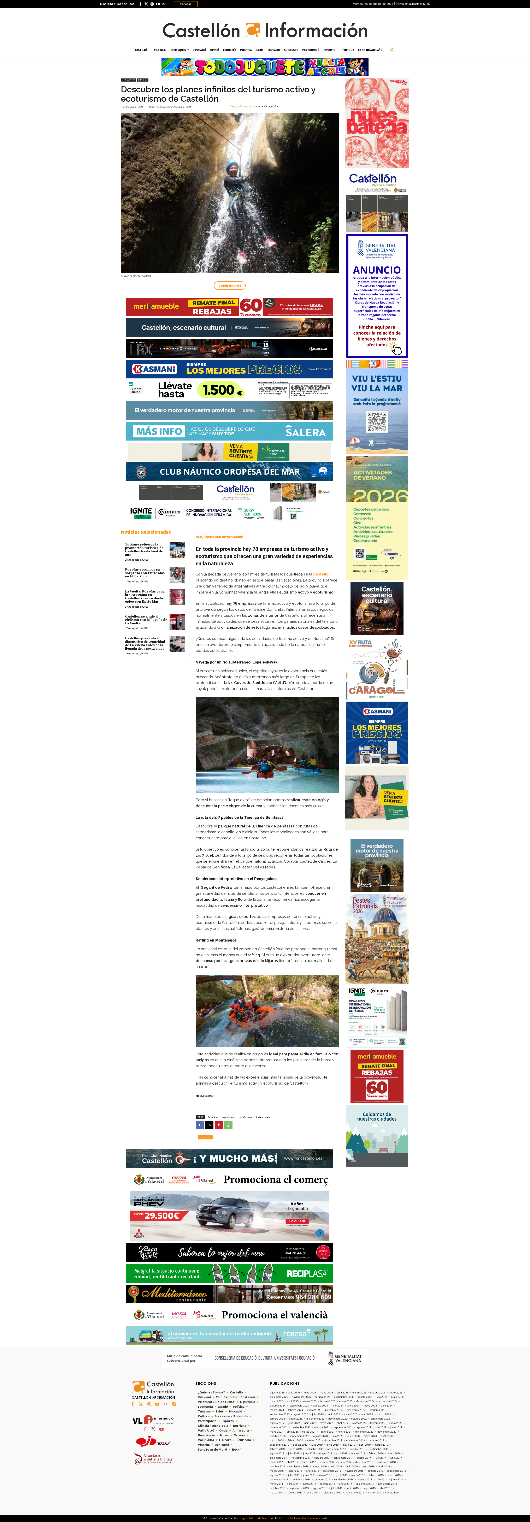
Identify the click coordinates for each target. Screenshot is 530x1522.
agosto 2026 (277, 1392)
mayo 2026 (326, 1392)
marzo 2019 (381, 1445)
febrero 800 (392, 1492)
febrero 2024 (295, 1410)
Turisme (143, 80)
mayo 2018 (325, 1453)
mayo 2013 (369, 1488)
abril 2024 (387, 1405)
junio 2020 (353, 1436)
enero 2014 (345, 1484)
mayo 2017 (276, 1462)
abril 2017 (292, 1462)
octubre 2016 (277, 1466)
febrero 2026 (377, 1392)
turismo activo (263, 1117)
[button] (392, 50)
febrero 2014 (327, 1484)
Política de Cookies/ (288, 1518)
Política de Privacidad (262, 1518)
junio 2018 (309, 1453)
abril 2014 (293, 1484)
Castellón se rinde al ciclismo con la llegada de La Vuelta (146, 620)
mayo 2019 (348, 1445)
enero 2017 (344, 1462)
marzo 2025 (309, 1401)
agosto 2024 (320, 1405)
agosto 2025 (365, 1397)
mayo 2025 (276, 1401)
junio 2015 (309, 1475)
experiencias (228, 1117)
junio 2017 (396, 1458)
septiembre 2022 (380, 1418)
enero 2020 (313, 1440)
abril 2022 (342, 1423)
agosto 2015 (277, 1475)
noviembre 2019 (355, 1440)
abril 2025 (293, 1401)
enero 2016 (312, 1471)
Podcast (185, 4)
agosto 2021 (364, 1427)
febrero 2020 (295, 1440)
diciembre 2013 (365, 1484)
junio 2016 (352, 1466)
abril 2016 (384, 1466)
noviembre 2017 (301, 1458)
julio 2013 (337, 1488)
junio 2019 (332, 1445)
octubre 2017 (322, 1458)
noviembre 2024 (388, 1401)
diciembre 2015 (332, 1471)
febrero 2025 (327, 1401)
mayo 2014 (276, 1484)
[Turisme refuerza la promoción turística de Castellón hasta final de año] (177, 550)
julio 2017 (380, 1458)
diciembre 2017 (279, 1458)
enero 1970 (374, 1492)
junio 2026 (310, 1392)
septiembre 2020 (299, 1436)
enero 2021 (344, 1431)
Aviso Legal (240, 1518)
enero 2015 (394, 1475)
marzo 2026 (359, 1392)
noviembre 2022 (337, 1418)
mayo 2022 (326, 1423)
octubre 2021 (322, 1427)
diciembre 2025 (279, 1397)
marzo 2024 (277, 1410)
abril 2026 (342, 1392)
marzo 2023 (384, 1414)
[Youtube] (158, 4)
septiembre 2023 (280, 1414)
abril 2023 (367, 1414)
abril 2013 (385, 1488)
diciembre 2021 (279, 1427)
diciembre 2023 (333, 1410)
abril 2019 (365, 1445)
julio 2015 (293, 1475)
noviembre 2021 (301, 1427)
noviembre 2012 (355, 1492)
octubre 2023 (377, 1410)
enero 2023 (295, 1418)
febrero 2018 (376, 1453)
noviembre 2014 (301, 1479)
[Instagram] (152, 4)
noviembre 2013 (387, 1484)
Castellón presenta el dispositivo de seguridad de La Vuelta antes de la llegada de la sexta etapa (145, 643)
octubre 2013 (277, 1488)
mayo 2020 (370, 1436)
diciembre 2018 (314, 1449)
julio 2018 (293, 1453)
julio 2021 (380, 1427)
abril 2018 (341, 1453)
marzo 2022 (359, 1423)
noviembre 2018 (336, 1449)
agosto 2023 (301, 1414)
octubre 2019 (376, 1440)
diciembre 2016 (364, 1462)
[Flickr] (166, 1404)
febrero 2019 (277, 1449)
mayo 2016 (368, 1466)
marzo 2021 (309, 1431)
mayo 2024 (370, 1405)
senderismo (245, 1117)
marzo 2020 (277, 1440)
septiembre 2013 (299, 1488)
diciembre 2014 (279, 1479)
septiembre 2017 (343, 1458)
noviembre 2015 (354, 1471)
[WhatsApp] (228, 1125)
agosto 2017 (364, 1458)
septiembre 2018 (378, 1449)
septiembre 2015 (396, 1471)
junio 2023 (334, 1414)
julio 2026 (294, 1392)
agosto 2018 (277, 1453)
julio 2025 (381, 1397)
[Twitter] (146, 4)
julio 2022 (294, 1423)
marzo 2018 (358, 1453)
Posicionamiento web (314, 1518)
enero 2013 (313, 1492)
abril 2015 (341, 1475)
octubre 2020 (278, 1436)
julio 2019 (317, 1445)
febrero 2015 (376, 1475)
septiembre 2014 (344, 1479)
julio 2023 (318, 1414)
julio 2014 (381, 1479)
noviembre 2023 (356, 1410)
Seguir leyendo (229, 285)
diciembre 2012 (333, 1492)
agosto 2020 (320, 1436)
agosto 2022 (277, 1423)
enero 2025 (345, 1401)
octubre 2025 (322, 1397)
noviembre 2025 (301, 1397)
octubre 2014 (322, 1479)
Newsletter (128, 80)
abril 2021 (292, 1431)
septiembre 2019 (279, 1445)
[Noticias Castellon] (265, 30)
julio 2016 (336, 1466)
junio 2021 (396, 1427)
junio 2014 (397, 1479)
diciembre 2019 (333, 1440)
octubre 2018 (357, 1449)
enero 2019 (295, 1449)
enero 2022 (395, 1423)
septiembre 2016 (298, 1466)
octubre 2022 (359, 1418)
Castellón (322, 574)
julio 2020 (337, 1436)
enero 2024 (313, 1410)
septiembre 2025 (344, 1397)
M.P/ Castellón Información (219, 537)
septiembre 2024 (299, 1405)
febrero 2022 (377, 1423)
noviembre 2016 (386, 1462)
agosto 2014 (365, 1479)
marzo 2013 (277, 1492)
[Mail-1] (163, 4)
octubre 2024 (278, 1405)
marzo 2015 (358, 1475)
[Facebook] (140, 4)
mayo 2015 (325, 1475)
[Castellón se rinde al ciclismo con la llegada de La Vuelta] (177, 622)
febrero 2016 (295, 1471)
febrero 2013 (295, 1492)
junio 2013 (353, 1488)
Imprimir (205, 1137)
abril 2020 (387, 1436)
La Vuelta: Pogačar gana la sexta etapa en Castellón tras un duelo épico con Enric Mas (145, 597)
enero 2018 (394, 1453)
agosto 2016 (319, 1466)
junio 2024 (353, 1405)
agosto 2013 (320, 1488)
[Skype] (174, 1404)
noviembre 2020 (386, 1431)
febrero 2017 (327, 1462)
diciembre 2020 (364, 1431)
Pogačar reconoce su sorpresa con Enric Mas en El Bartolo (145, 573)
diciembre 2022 (315, 1418)
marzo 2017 (309, 1462)
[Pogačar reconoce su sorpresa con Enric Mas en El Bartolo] (177, 575)
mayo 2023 (350, 1414)
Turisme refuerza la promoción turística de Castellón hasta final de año (144, 550)
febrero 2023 (277, 1418)
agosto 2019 (300, 1445)
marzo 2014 (309, 1484)
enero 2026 (395, 1392)
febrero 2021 (327, 1431)
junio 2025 (397, 1397)
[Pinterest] (219, 1125)
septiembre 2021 (343, 1427)
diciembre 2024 (365, 1401)
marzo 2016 (277, 1471)
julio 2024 (337, 1405)
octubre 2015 (375, 1471)
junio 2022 (310, 1423)
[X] (209, 1125)
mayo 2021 (276, 1431)
